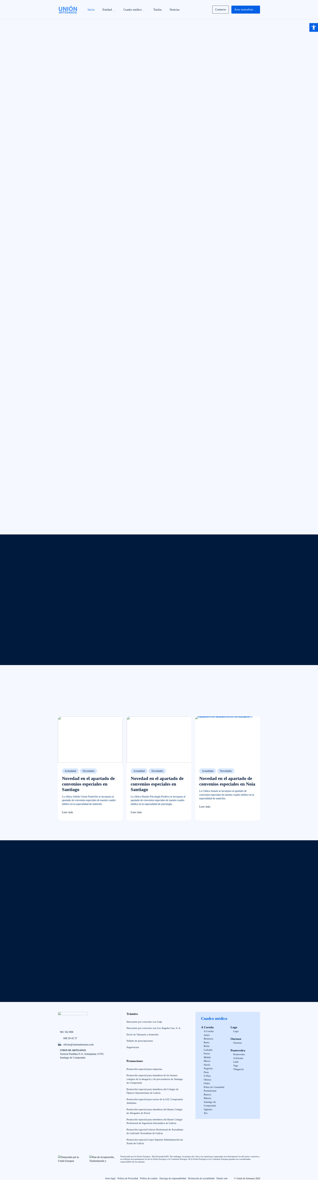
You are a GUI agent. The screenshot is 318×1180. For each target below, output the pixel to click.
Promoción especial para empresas (144, 1069)
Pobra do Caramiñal (214, 1087)
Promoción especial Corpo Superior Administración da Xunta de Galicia (155, 1141)
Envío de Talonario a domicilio (143, 1034)
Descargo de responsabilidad (172, 1178)
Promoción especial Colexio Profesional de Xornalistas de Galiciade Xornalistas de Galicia (155, 1131)
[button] (313, 27)
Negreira (208, 1068)
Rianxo (207, 1094)
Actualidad (70, 771)
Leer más (67, 812)
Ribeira (207, 1098)
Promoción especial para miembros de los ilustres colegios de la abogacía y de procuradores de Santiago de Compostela (155, 1079)
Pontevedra (238, 1050)
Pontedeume (210, 1090)
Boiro (207, 1042)
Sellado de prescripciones (140, 1040)
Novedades (88, 771)
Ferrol (207, 1053)
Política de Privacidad (127, 1178)
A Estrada (238, 1058)
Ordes (207, 1083)
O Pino (207, 1076)
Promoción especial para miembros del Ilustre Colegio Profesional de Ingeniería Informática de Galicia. (155, 1121)
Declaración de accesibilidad (201, 1178)
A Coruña (207, 1027)
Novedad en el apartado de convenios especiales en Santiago (88, 784)
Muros (207, 1061)
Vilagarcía (238, 1069)
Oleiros (207, 1079)
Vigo (235, 1065)
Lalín (235, 1061)
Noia (206, 1072)
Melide (207, 1057)
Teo (206, 1113)
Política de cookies (149, 1178)
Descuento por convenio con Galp (144, 1021)
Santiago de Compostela (210, 1104)
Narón (207, 1064)
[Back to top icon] (12, 1166)
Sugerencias (133, 1047)
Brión (207, 1046)
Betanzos (208, 1038)
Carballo (208, 1050)
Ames (207, 1035)
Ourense (236, 1038)
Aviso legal (110, 1178)
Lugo (234, 1027)
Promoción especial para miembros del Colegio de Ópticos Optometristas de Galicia (153, 1091)
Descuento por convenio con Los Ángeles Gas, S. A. (154, 1028)
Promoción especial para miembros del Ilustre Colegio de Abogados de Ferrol (155, 1111)
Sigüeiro (208, 1109)
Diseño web (221, 1178)
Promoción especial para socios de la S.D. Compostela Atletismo (155, 1101)
